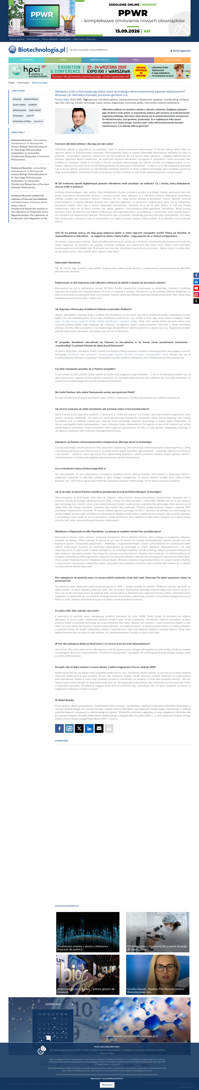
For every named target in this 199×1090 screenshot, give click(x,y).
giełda (140, 103)
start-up (69, 103)
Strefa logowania (181, 51)
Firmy (63, 60)
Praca (136, 60)
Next (71, 1004)
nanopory (184, 99)
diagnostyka (118, 103)
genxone (93, 99)
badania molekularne (168, 103)
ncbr (62, 103)
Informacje (27, 60)
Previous (34, 1004)
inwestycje (130, 103)
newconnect (150, 103)
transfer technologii (85, 103)
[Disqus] (123, 786)
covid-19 (30, 116)
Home (11, 83)
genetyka (157, 99)
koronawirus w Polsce (22, 121)
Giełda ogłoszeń (172, 60)
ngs (57, 103)
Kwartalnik (65, 39)
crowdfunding (171, 99)
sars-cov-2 (38, 121)
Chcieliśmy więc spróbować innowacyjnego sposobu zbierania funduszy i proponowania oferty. (119, 354)
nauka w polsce (19, 105)
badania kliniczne (31, 99)
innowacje (17, 99)
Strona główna (17, 39)
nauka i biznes (35, 110)
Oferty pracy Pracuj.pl (84, 39)
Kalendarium (33, 39)
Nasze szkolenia (50, 39)
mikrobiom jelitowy (108, 99)
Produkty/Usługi (99, 60)
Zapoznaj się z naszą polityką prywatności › (107, 1078)
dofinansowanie (19, 110)
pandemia (33, 105)
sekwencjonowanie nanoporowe (135, 99)
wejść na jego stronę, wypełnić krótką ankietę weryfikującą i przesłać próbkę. (96, 321)
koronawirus (18, 116)
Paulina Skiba (62, 99)
